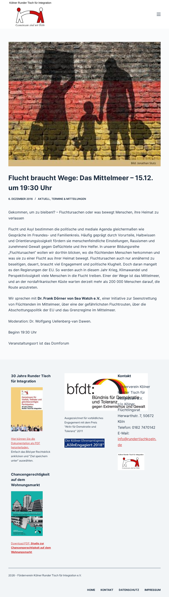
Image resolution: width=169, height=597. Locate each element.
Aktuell (44, 198)
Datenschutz (129, 589)
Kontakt (107, 589)
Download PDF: (31, 548)
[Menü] (159, 14)
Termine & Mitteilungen (68, 198)
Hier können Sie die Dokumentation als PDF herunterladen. (25, 443)
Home (91, 589)
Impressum (153, 589)
